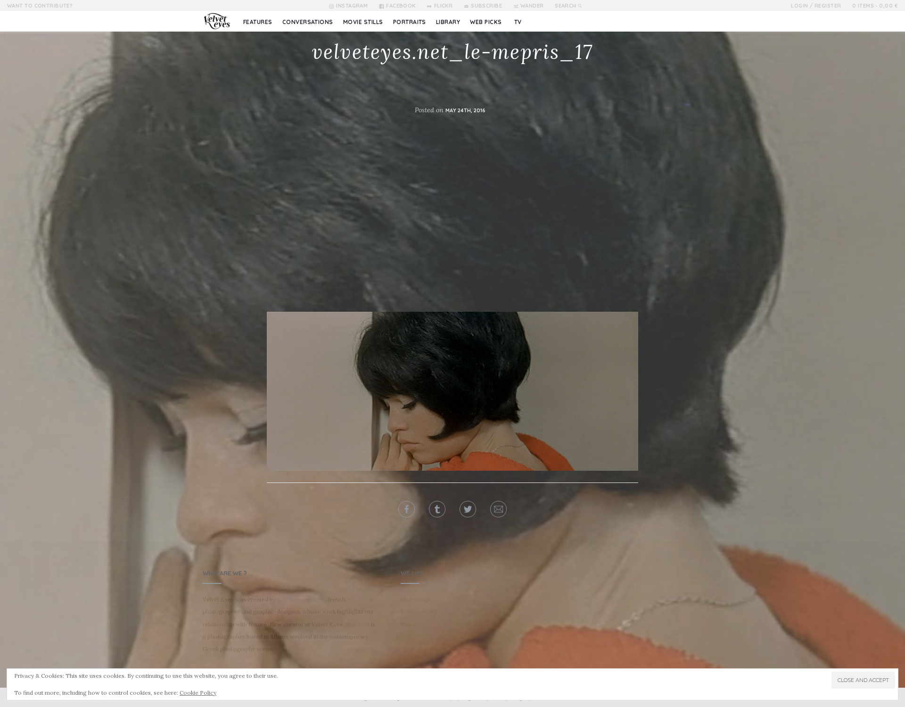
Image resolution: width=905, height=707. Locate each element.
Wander (532, 5)
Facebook (401, 5)
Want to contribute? (40, 5)
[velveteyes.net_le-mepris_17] (452, 390)
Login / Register (816, 5)
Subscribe (486, 5)
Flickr (443, 5)
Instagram (352, 5)
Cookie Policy (198, 692)
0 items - (875, 5)
